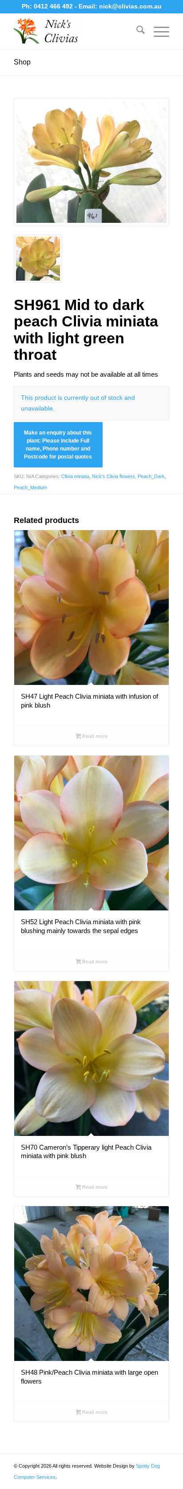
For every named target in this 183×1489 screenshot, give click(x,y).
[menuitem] (136, 31)
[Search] (136, 31)
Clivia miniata (75, 476)
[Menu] (157, 31)
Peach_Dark (151, 476)
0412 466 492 (54, 6)
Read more (94, 736)
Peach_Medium (30, 487)
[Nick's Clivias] (76, 31)
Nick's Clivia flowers (113, 476)
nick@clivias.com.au (130, 6)
